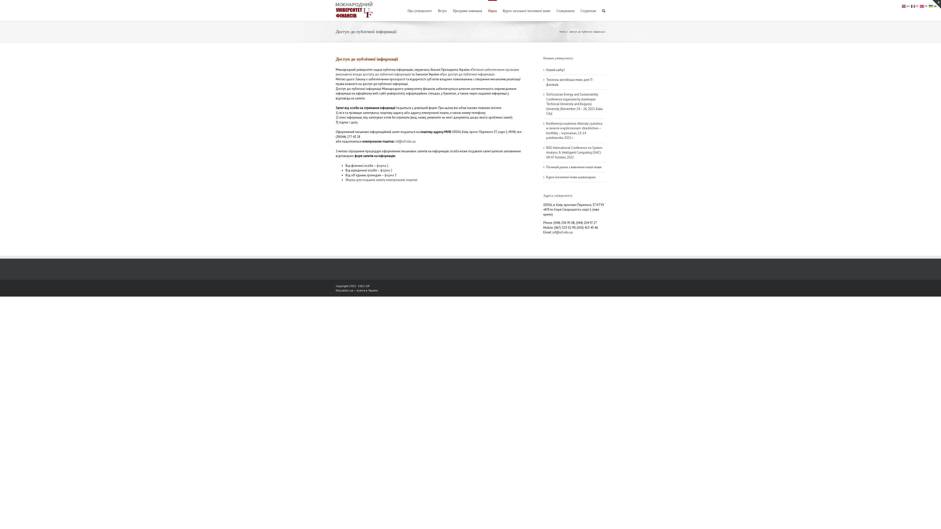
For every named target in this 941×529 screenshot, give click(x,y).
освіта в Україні (367, 290)
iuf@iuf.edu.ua (405, 141)
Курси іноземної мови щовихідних (571, 177)
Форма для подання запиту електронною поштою (382, 180)
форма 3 (390, 175)
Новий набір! (555, 70)
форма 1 (383, 166)
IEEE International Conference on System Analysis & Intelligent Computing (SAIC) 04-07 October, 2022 (574, 152)
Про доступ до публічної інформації (467, 74)
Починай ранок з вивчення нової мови (574, 167)
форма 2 (386, 170)
